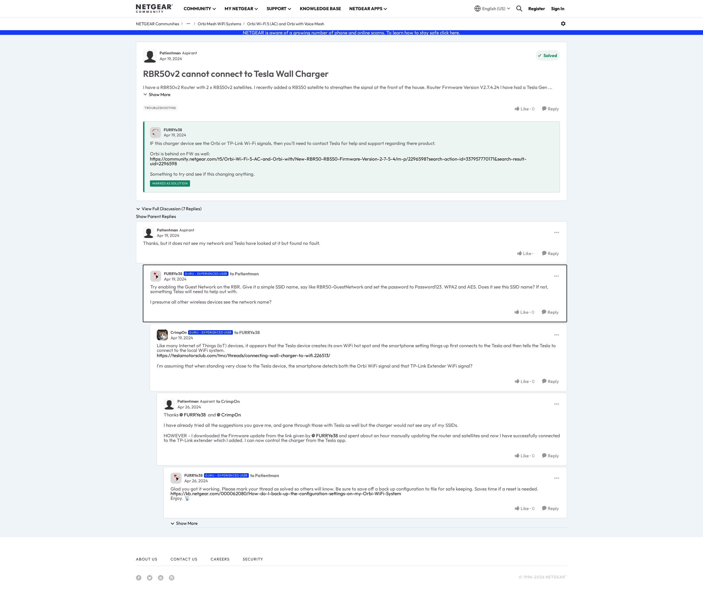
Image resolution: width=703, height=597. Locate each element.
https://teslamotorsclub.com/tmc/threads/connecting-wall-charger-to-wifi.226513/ (243, 355)
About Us (146, 559)
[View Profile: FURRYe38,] (155, 132)
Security (253, 559)
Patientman (170, 53)
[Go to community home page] (154, 8)
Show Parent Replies (156, 216)
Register (536, 8)
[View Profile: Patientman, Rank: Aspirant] (150, 56)
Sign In (557, 8)
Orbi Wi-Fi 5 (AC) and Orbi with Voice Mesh (285, 23)
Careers (220, 559)
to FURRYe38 (247, 332)
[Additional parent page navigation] (188, 23)
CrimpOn (179, 332)
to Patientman (244, 273)
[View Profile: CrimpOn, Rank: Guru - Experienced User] (162, 334)
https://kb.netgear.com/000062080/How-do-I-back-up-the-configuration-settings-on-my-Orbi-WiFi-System (286, 493)
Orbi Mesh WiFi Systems (219, 23)
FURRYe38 (173, 130)
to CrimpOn (228, 401)
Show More (160, 94)
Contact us (184, 559)
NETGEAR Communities (157, 23)
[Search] (519, 8)
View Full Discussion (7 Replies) (172, 208)
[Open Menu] (563, 23)
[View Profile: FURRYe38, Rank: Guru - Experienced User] (155, 276)
